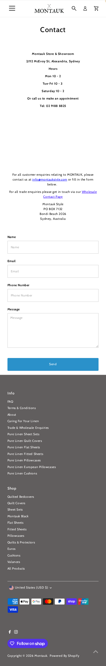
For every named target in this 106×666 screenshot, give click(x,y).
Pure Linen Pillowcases (24, 460)
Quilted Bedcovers (20, 497)
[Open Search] (74, 8)
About (11, 414)
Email (11, 261)
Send (53, 364)
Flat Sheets (15, 522)
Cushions (14, 555)
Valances (13, 562)
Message (13, 309)
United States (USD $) (31, 587)
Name (11, 237)
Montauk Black (18, 516)
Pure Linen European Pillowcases (31, 467)
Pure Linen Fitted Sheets (25, 454)
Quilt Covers (16, 503)
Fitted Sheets (17, 529)
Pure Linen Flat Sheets (23, 447)
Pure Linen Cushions (22, 473)
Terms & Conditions (21, 408)
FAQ (10, 401)
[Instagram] (16, 633)
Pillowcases (15, 536)
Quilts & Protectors (21, 542)
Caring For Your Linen (23, 421)
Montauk (40, 656)
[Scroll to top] (96, 652)
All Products (16, 568)
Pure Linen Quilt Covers (24, 441)
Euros (11, 549)
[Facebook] (9, 633)
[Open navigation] (12, 8)
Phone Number (18, 285)
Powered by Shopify (65, 656)
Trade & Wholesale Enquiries (28, 428)
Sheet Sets (15, 509)
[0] (96, 8)
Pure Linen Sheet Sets (23, 434)
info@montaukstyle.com (49, 179)
